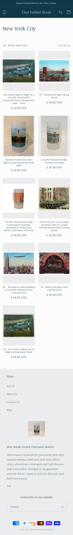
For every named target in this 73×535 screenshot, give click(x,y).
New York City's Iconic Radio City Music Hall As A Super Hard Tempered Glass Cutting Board (54, 226)
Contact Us (13, 401)
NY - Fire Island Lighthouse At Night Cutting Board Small (18, 350)
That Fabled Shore (32, 529)
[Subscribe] (62, 507)
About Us (12, 393)
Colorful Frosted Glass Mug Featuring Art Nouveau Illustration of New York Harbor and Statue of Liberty (19, 226)
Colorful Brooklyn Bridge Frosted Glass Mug (54, 161)
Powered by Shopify (46, 529)
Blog (9, 409)
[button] (4, 12)
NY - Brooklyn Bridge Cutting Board (54, 96)
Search (11, 385)
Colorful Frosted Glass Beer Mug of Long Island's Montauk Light (18, 162)
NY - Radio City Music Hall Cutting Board (54, 288)
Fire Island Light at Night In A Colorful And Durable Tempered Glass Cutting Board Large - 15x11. (18, 98)
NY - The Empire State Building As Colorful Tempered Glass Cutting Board (19, 290)
